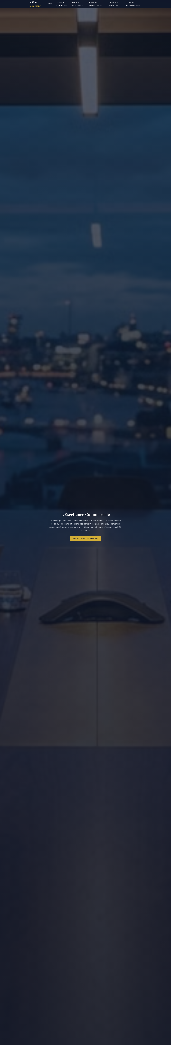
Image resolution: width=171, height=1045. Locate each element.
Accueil (50, 4)
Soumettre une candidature (85, 538)
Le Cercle (34, 3)
